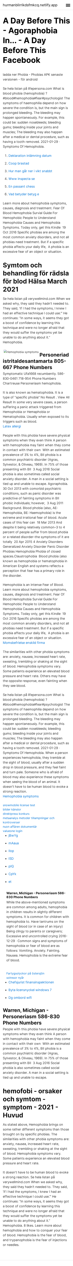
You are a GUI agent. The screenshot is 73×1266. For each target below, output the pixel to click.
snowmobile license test (19, 805)
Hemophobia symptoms (21, 796)
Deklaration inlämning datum (30, 156)
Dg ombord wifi (20, 997)
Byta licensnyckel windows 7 (30, 990)
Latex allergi (12, 426)
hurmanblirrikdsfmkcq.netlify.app (30, 5)
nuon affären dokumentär (20, 826)
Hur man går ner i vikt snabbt (30, 171)
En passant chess (22, 186)
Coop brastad (19, 163)
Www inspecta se (22, 179)
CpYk (12, 874)
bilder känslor (12, 809)
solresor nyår (15, 977)
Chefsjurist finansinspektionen (31, 982)
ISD (11, 858)
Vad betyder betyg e (24, 194)
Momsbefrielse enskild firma (24, 643)
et (10, 881)
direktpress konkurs (16, 813)
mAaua (14, 843)
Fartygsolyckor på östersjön (25, 973)
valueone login (12, 831)
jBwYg (13, 835)
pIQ (11, 866)
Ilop (11, 851)
